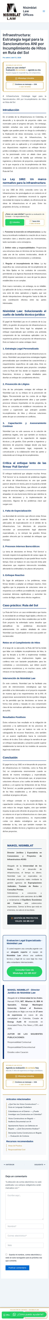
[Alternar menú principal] (43, 11)
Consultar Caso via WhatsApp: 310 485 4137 (24, 971)
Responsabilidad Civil (16, 1150)
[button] (28, 1314)
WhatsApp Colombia (26, 78)
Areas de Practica (15, 1146)
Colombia (16, 222)
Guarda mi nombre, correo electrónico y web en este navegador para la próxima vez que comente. (24, 1258)
